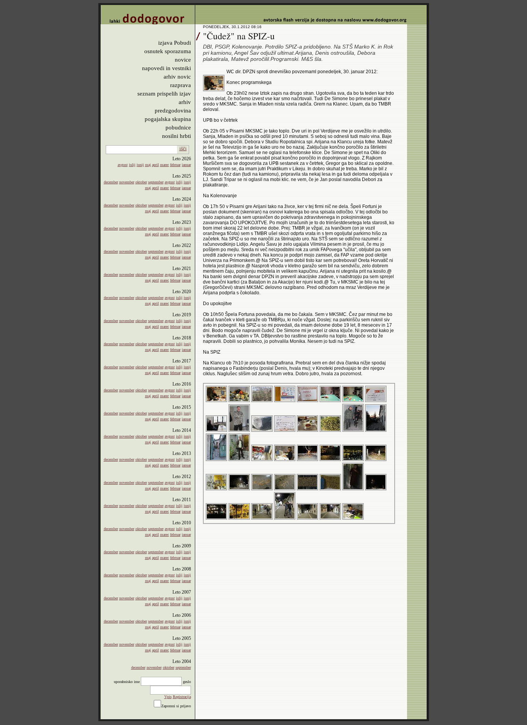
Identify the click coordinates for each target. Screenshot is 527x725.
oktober (141, 182)
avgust (123, 165)
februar (175, 165)
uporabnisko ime (127, 682)
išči (183, 148)
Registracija (182, 697)
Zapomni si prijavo (176, 706)
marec (164, 165)
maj (148, 165)
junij (140, 165)
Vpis (168, 697)
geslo (187, 682)
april (155, 165)
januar (186, 165)
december (111, 182)
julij (132, 165)
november (126, 182)
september (156, 182)
